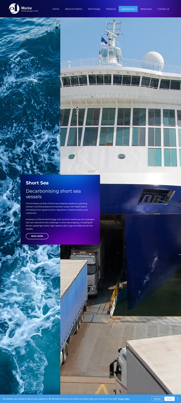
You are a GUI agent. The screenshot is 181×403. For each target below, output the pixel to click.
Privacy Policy (124, 398)
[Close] (177, 399)
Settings (157, 398)
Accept (169, 398)
